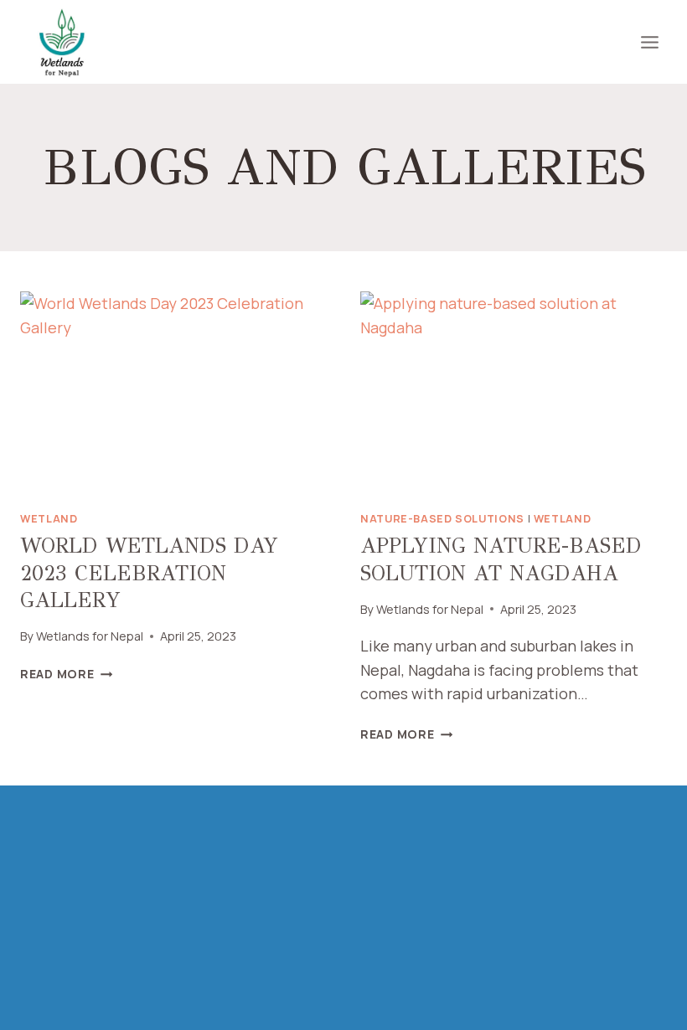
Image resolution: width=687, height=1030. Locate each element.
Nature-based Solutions (442, 519)
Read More (66, 674)
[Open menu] (649, 42)
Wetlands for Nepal (89, 636)
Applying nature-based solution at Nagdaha (501, 559)
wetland (48, 519)
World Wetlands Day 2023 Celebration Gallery (149, 573)
